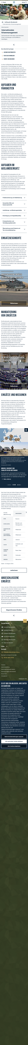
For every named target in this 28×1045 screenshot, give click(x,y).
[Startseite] (2, 22)
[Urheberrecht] (26, 6)
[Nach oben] (25, 621)
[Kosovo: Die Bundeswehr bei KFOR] (12, 436)
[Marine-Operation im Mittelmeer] (6, 438)
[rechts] (26, 536)
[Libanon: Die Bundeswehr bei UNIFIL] (16, 439)
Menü (4, 2)
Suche (23, 2)
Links (2, 646)
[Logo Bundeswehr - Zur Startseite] (14, 2)
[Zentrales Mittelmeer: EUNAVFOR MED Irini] (10, 439)
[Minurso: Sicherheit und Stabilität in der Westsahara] (2, 442)
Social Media (5, 623)
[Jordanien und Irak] (18, 439)
